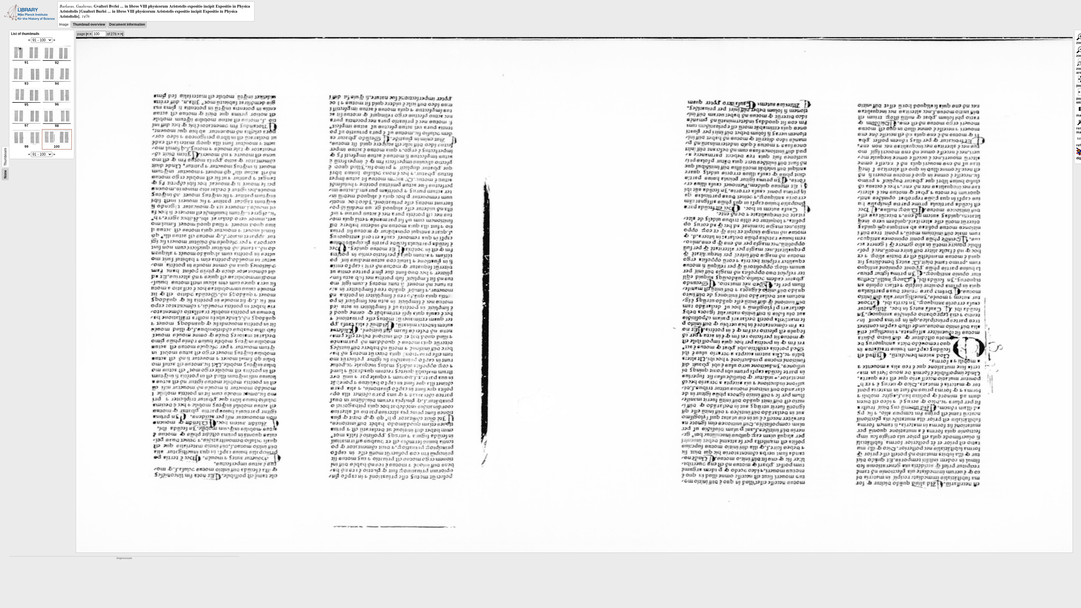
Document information (127, 24)
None (5, 174)
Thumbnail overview (89, 24)
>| (121, 34)
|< (87, 34)
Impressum (124, 558)
